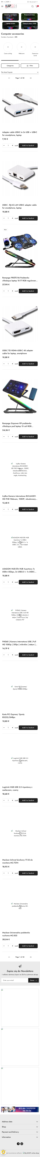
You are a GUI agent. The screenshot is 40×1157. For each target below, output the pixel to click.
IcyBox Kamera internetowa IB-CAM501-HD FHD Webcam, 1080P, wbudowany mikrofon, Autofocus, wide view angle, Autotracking (19, 498)
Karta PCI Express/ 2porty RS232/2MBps (13, 716)
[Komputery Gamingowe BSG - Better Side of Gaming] (10, 17)
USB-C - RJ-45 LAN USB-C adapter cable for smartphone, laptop (19, 206)
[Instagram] (21, 1143)
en (2, 2)
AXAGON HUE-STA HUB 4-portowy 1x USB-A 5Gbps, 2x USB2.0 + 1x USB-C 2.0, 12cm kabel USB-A (18, 570)
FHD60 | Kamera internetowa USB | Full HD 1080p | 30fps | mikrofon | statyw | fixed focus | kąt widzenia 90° (19, 643)
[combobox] (20, 72)
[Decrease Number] (3, 145)
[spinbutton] (8, 145)
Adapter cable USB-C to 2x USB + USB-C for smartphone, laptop (19, 134)
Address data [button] (7, 1121)
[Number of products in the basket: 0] (37, 6)
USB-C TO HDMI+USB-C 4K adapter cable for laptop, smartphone (17, 352)
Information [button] (6, 1137)
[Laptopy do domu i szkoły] (29, 25)
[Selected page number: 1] (20, 78)
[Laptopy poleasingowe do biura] (10, 25)
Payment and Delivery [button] (10, 1132)
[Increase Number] (12, 145)
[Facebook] (18, 1143)
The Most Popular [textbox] (7, 72)
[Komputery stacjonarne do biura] (29, 17)
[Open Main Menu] (2, 6)
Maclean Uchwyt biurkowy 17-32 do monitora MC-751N (17, 861)
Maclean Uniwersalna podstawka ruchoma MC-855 (16, 934)
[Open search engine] (32, 6)
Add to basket (28, 145)
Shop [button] (4, 1127)
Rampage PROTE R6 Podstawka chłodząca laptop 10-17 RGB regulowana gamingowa (19, 279)
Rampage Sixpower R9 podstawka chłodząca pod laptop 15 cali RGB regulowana (16, 425)
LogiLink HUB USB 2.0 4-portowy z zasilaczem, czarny (17, 788)
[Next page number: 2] (30, 78)
